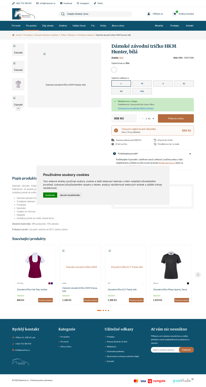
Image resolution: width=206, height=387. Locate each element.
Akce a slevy (118, 25)
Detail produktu (45, 300)
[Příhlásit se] (149, 9)
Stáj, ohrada (47, 25)
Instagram (84, 3)
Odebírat (186, 349)
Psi (93, 25)
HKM (121, 58)
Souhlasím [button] (50, 195)
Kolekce (63, 25)
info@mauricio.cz (47, 3)
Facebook (68, 3)
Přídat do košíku (176, 118)
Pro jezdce (31, 25)
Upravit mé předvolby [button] (70, 195)
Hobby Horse (79, 25)
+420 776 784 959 (24, 3)
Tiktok (100, 3)
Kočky (103, 25)
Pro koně (16, 25)
